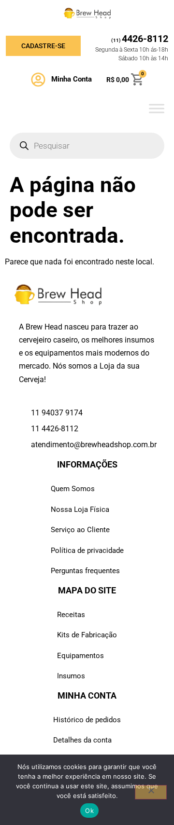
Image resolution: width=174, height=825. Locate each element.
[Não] (151, 792)
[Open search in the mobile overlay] (87, 146)
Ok (89, 810)
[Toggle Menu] (156, 108)
